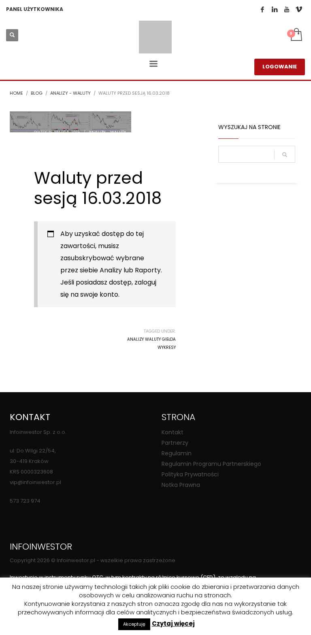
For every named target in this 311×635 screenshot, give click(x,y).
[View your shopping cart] (296, 35)
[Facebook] (262, 9)
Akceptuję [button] (134, 624)
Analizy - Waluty (107, 133)
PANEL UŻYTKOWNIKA (34, 9)
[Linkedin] (274, 9)
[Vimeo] (299, 9)
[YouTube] (287, 9)
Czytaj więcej (173, 624)
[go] (284, 154)
